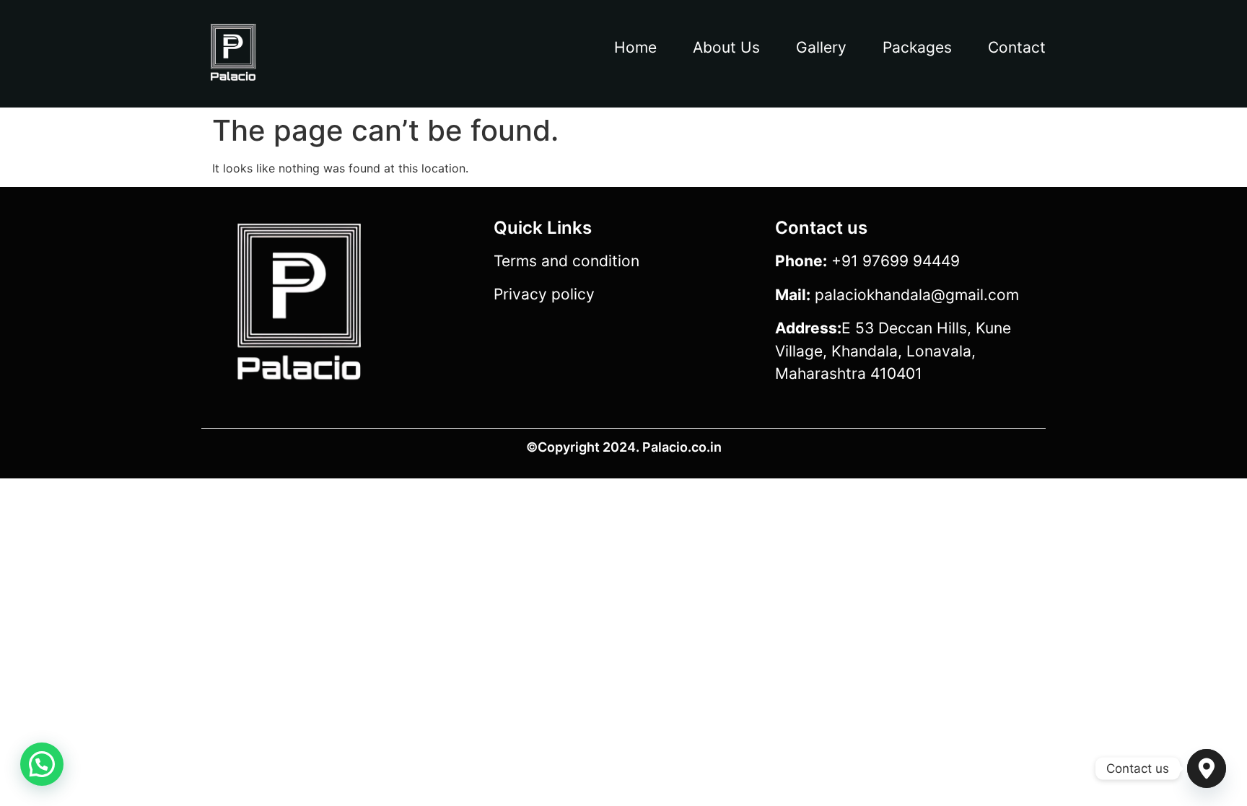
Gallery (821, 47)
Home (635, 47)
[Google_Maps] (1206, 768)
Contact (1017, 47)
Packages (917, 47)
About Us (726, 47)
